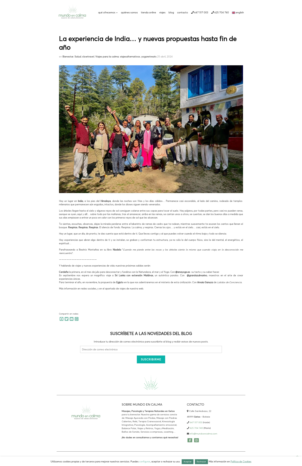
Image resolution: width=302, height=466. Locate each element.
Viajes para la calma (107, 56)
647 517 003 (201, 12)
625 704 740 (221, 12)
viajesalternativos (130, 56)
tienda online (148, 12)
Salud (78, 56)
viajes (162, 12)
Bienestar (67, 56)
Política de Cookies (240, 461)
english (239, 12)
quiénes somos (129, 12)
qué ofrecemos (106, 12)
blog (171, 12)
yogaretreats (149, 56)
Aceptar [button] (188, 461)
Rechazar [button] (201, 461)
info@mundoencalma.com (203, 433)
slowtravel (88, 56)
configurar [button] (144, 461)
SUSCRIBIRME (151, 359)
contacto (182, 12)
